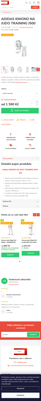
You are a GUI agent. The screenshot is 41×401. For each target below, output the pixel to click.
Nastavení (20, 388)
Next (38, 214)
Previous (34, 214)
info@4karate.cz (22, 362)
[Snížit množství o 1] (37, 104)
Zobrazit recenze (14, 284)
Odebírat (33, 335)
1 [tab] (19, 261)
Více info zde (6, 384)
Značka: (6, 124)
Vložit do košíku (21, 111)
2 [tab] (21, 261)
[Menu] (38, 2)
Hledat (35, 7)
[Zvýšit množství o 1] (37, 101)
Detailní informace (21, 82)
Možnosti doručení (10, 99)
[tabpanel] (10, 239)
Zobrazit (10, 255)
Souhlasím (20, 395)
